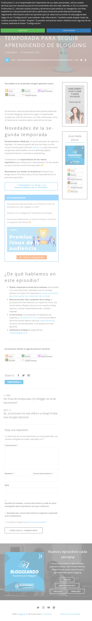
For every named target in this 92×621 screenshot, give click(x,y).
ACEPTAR (22, 30)
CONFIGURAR (69, 30)
